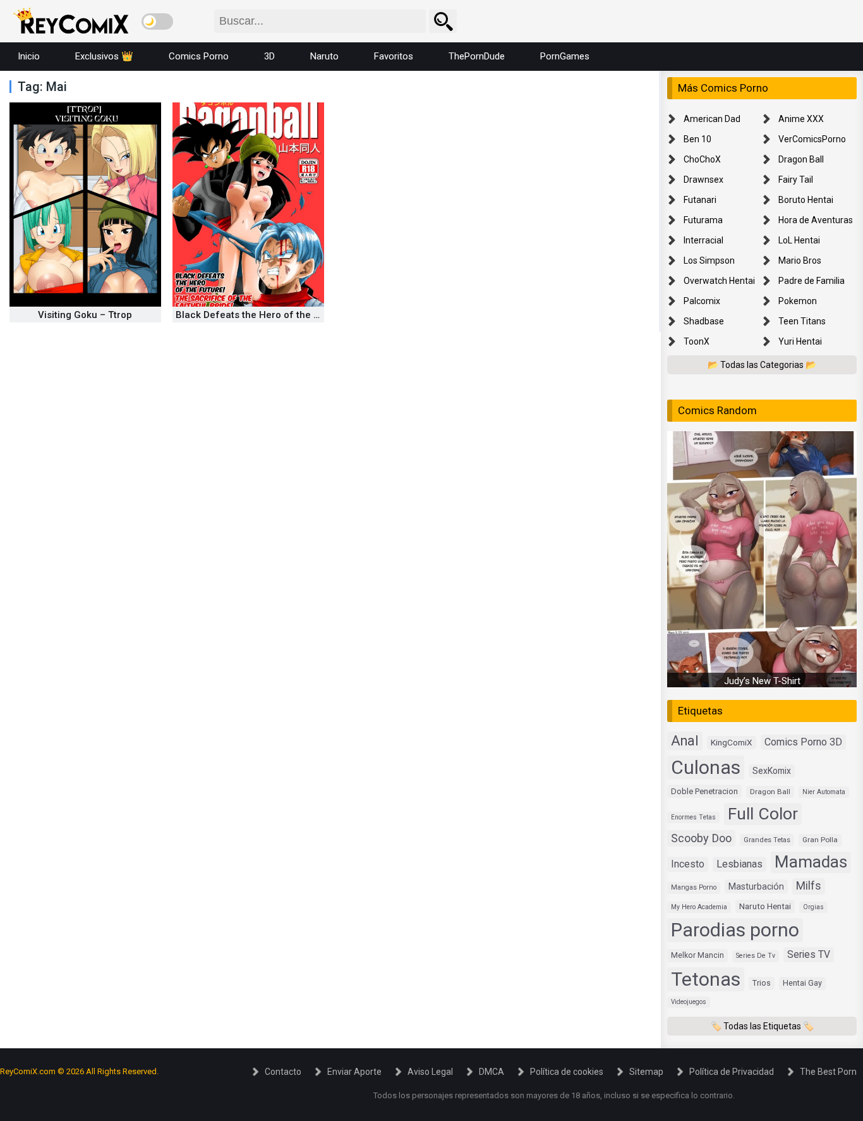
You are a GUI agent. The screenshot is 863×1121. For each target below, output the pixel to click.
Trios (761, 983)
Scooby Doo (701, 838)
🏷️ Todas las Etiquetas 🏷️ (762, 1026)
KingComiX (731, 742)
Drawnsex (703, 180)
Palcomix (702, 301)
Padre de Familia (811, 281)
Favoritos (393, 56)
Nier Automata (823, 792)
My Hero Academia (699, 907)
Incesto (687, 864)
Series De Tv (755, 956)
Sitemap (646, 1072)
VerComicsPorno (812, 139)
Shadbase (704, 321)
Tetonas (705, 979)
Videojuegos (688, 1001)
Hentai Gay (802, 983)
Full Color (763, 813)
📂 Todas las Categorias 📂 (762, 365)
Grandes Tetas (767, 840)
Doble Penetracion (704, 791)
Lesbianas (739, 864)
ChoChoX (702, 159)
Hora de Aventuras (815, 220)
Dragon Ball (801, 159)
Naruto (324, 56)
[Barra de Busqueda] (443, 21)
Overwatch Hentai (719, 281)
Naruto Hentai (765, 906)
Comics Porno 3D (803, 742)
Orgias (813, 907)
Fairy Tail (795, 180)
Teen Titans (802, 321)
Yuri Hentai (800, 341)
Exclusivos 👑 (104, 56)
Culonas (705, 767)
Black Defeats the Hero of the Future (259, 315)
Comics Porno (199, 56)
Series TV (808, 954)
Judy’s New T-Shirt (762, 681)
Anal (685, 741)
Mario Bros (799, 260)
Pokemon (797, 301)
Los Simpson (709, 260)
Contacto (283, 1072)
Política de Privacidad (731, 1072)
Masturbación (756, 886)
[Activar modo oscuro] (157, 21)
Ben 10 (697, 139)
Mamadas (811, 861)
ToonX (696, 341)
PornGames (564, 56)
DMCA (491, 1072)
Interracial (703, 240)
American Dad (712, 119)
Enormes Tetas (693, 817)
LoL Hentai (799, 240)
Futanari (700, 200)
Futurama (703, 220)
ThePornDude (477, 56)
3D (269, 56)
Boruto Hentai (805, 200)
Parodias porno (735, 930)
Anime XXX (801, 119)
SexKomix (771, 771)
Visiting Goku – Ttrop (85, 315)
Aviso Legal (430, 1072)
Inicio (29, 56)
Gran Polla (820, 839)
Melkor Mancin (697, 955)
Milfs (808, 885)
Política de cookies (566, 1072)
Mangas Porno (693, 887)
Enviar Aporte (354, 1072)
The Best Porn (828, 1072)
